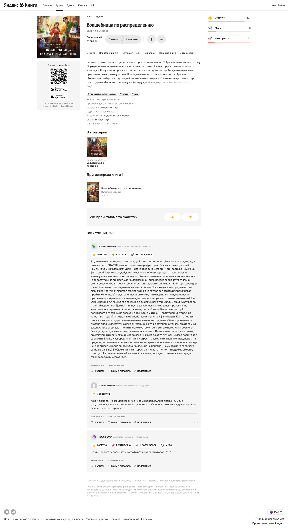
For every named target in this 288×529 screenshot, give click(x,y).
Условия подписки (96, 519)
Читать (113, 39)
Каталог (82, 5)
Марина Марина (107, 386)
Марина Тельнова (107, 246)
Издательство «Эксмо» (117, 115)
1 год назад (144, 386)
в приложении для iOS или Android (130, 489)
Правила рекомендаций (124, 519)
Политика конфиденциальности (63, 519)
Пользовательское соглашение (23, 519)
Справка (146, 519)
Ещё (89, 86)
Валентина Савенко (97, 30)
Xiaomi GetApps (67, 106)
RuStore (48, 103)
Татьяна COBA (105, 437)
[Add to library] (200, 192)
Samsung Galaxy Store (63, 103)
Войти (281, 5)
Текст (90, 16)
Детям (70, 5)
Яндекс (279, 523)
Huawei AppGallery (50, 106)
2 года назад (146, 246)
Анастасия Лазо (109, 107)
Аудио (59, 5)
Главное (47, 5)
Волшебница (102, 119)
